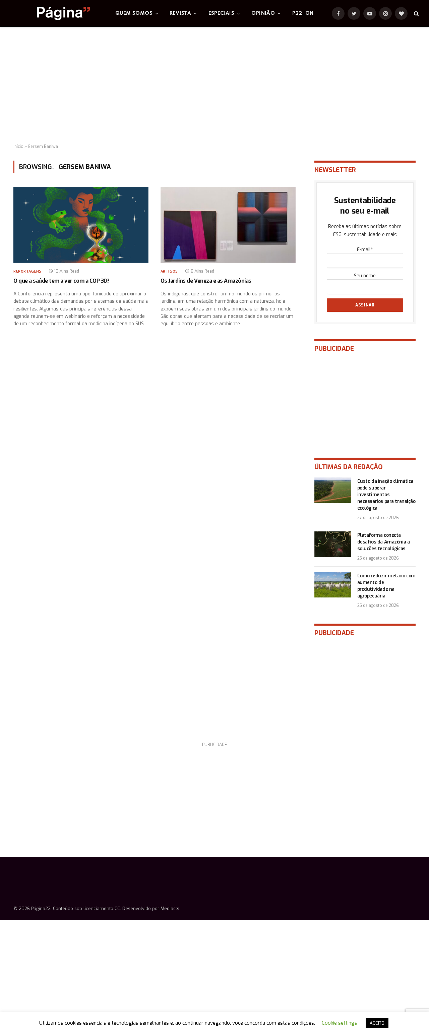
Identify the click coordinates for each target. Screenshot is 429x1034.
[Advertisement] (214, 85)
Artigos (169, 271)
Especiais (221, 13)
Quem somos (133, 13)
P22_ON (303, 13)
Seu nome (365, 276)
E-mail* (365, 249)
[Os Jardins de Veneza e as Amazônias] (228, 225)
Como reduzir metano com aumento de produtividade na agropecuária (386, 586)
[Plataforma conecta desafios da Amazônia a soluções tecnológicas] (332, 544)
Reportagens (27, 271)
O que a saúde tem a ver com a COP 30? (61, 280)
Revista (180, 13)
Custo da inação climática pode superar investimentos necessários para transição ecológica (386, 494)
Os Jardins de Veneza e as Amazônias (206, 280)
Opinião (263, 13)
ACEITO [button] (377, 1023)
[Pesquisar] (416, 13)
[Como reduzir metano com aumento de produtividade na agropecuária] (332, 584)
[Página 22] (50, 13)
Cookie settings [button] (339, 1023)
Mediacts (170, 908)
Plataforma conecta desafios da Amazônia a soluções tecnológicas (383, 542)
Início (18, 146)
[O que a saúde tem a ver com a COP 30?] (80, 225)
